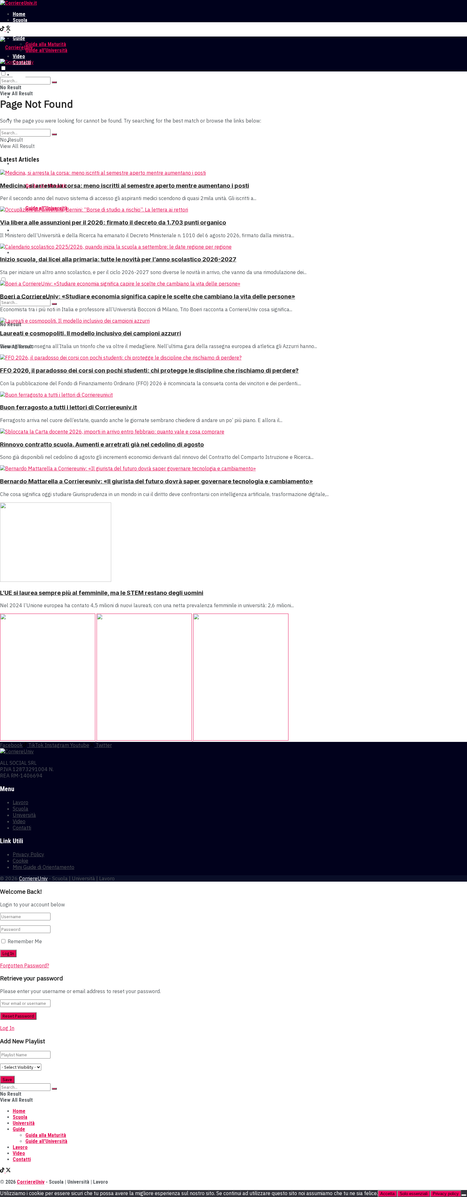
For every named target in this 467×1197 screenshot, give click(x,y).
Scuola (20, 20)
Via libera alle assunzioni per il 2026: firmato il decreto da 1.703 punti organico (113, 222)
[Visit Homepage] (18, 3)
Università (24, 26)
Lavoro (20, 32)
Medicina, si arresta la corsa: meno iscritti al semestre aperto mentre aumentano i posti (124, 185)
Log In (7, 1028)
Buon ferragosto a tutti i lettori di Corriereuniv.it (68, 407)
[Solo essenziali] (463, 1195)
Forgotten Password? (24, 965)
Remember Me (25, 941)
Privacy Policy (28, 854)
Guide (19, 164)
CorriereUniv (33, 878)
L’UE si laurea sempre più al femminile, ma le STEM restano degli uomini (101, 592)
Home (19, 14)
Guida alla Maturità (45, 44)
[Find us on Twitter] (8, 29)
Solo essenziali (414, 1193)
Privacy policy (446, 1193)
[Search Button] (54, 82)
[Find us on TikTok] (3, 29)
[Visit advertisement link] (48, 739)
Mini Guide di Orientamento (43, 867)
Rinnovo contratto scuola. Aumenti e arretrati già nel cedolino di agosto (102, 444)
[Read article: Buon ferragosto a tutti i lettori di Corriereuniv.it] (233, 395)
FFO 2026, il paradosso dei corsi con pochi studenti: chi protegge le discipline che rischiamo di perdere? (149, 370)
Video (19, 230)
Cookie (20, 860)
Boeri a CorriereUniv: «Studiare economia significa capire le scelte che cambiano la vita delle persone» (147, 296)
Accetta (387, 1193)
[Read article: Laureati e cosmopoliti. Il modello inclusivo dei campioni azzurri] (233, 321)
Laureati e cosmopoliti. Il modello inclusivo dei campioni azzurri (90, 333)
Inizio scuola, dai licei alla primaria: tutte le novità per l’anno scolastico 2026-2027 (118, 259)
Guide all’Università (46, 50)
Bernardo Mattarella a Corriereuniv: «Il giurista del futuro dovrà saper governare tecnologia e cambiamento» (156, 481)
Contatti (22, 253)
